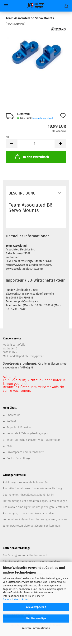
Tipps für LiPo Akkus (19, 427)
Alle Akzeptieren (36, 607)
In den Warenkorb (36, 157)
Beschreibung (22, 193)
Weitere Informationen (36, 628)
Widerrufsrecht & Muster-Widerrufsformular (33, 439)
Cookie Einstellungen (19, 458)
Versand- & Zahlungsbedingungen (27, 433)
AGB (9, 446)
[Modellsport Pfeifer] (36, 6)
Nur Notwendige (36, 618)
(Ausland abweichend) (43, 118)
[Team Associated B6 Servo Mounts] (36, 54)
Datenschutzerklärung (15, 599)
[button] (11, 143)
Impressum (13, 415)
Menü (6, 6)
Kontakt (11, 421)
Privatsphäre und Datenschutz (25, 452)
